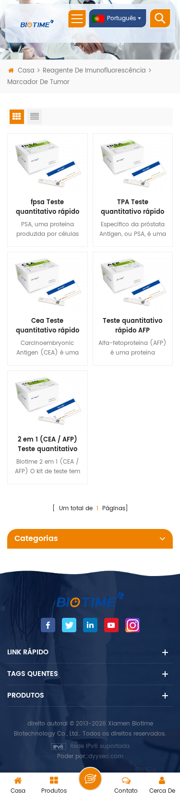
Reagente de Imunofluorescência (95, 71)
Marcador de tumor (38, 82)
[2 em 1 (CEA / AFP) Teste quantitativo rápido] (47, 400)
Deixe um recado (90, 779)
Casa (26, 71)
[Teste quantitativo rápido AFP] (133, 281)
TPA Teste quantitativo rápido (132, 207)
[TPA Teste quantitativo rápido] (133, 163)
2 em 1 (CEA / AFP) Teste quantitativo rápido (47, 444)
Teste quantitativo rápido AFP (132, 326)
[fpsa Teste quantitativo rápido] (47, 163)
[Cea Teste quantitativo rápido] (47, 281)
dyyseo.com (105, 756)
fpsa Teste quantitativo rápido (47, 207)
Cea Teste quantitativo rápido (47, 326)
